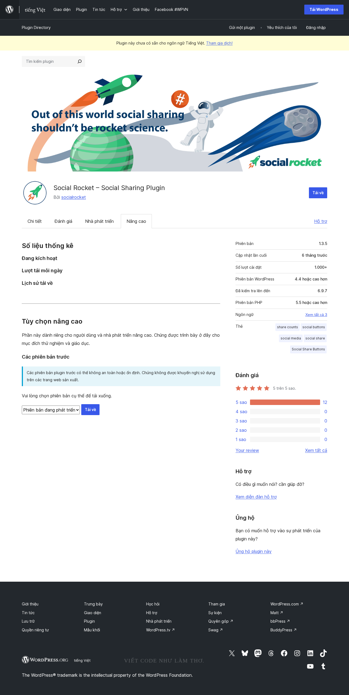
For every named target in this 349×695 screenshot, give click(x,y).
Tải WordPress (323, 9)
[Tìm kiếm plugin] (79, 61)
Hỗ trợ (320, 221)
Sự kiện (215, 612)
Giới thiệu (30, 604)
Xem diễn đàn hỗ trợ (256, 496)
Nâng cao (136, 221)
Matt (276, 612)
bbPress (280, 621)
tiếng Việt (82, 660)
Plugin (89, 621)
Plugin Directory (36, 27)
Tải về (318, 192)
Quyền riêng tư (35, 630)
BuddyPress (283, 630)
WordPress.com (286, 604)
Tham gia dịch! (219, 43)
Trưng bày (93, 604)
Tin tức (28, 612)
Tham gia (216, 604)
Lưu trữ (28, 621)
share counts (287, 327)
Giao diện (92, 612)
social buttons (313, 327)
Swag (215, 630)
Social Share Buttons (308, 349)
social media (291, 338)
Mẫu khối (92, 630)
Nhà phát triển (99, 221)
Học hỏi (153, 604)
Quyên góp (220, 621)
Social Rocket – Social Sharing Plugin (109, 188)
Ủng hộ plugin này (254, 551)
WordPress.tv (160, 630)
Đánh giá (63, 221)
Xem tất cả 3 (316, 314)
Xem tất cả (316, 450)
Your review (247, 450)
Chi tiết (35, 221)
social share (315, 338)
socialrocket (73, 197)
